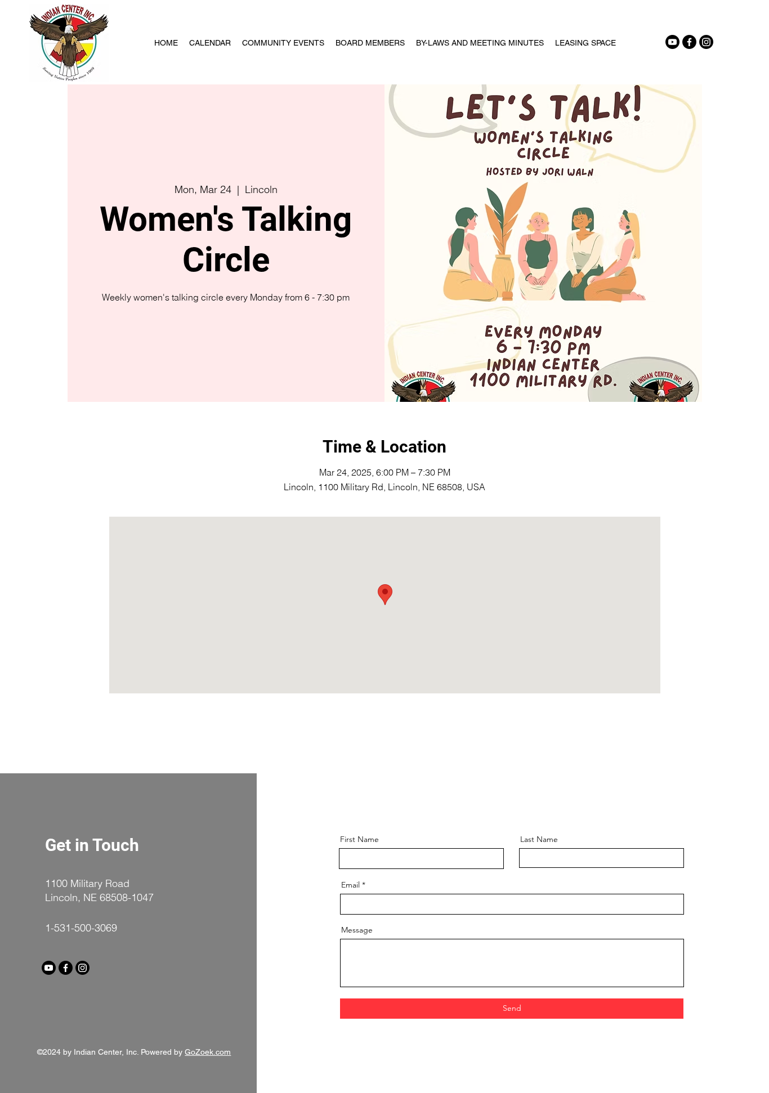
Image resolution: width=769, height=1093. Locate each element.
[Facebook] (689, 42)
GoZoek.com (208, 1051)
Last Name (539, 839)
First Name (359, 839)
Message (357, 930)
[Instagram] (706, 42)
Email (350, 885)
